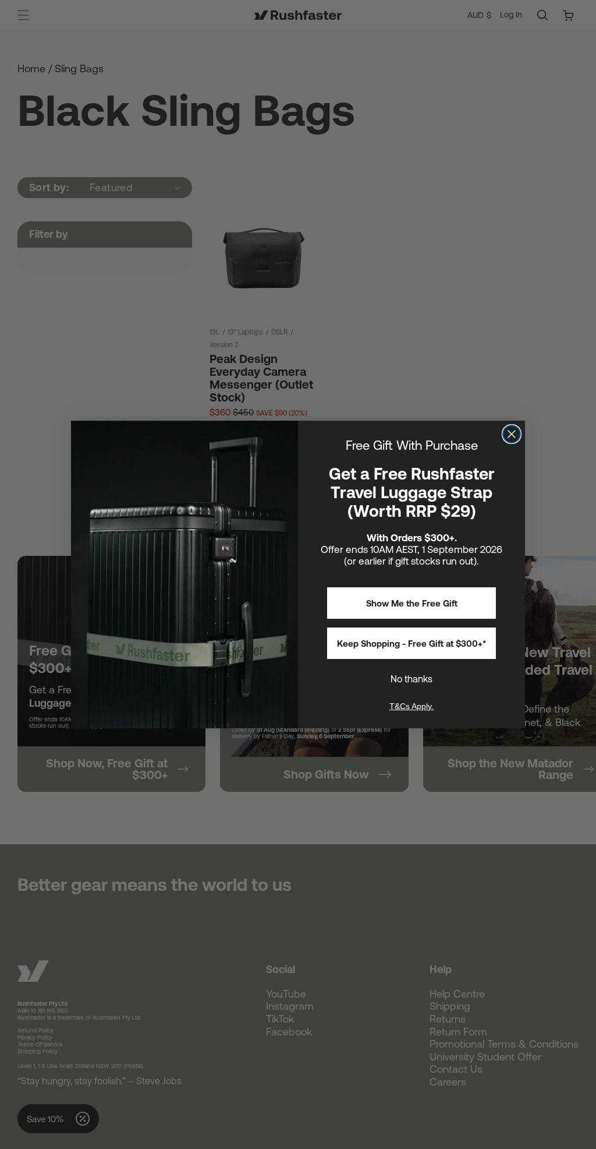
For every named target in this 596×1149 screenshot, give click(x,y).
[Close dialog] (511, 434)
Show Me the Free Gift (411, 603)
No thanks (411, 679)
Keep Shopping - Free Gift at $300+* (412, 643)
